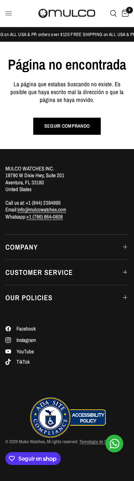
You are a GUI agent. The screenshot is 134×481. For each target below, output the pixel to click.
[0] (124, 13)
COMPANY (21, 247)
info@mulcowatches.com (42, 209)
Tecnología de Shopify (98, 442)
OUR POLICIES (29, 297)
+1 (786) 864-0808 (44, 216)
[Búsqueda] (113, 13)
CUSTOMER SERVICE (39, 272)
